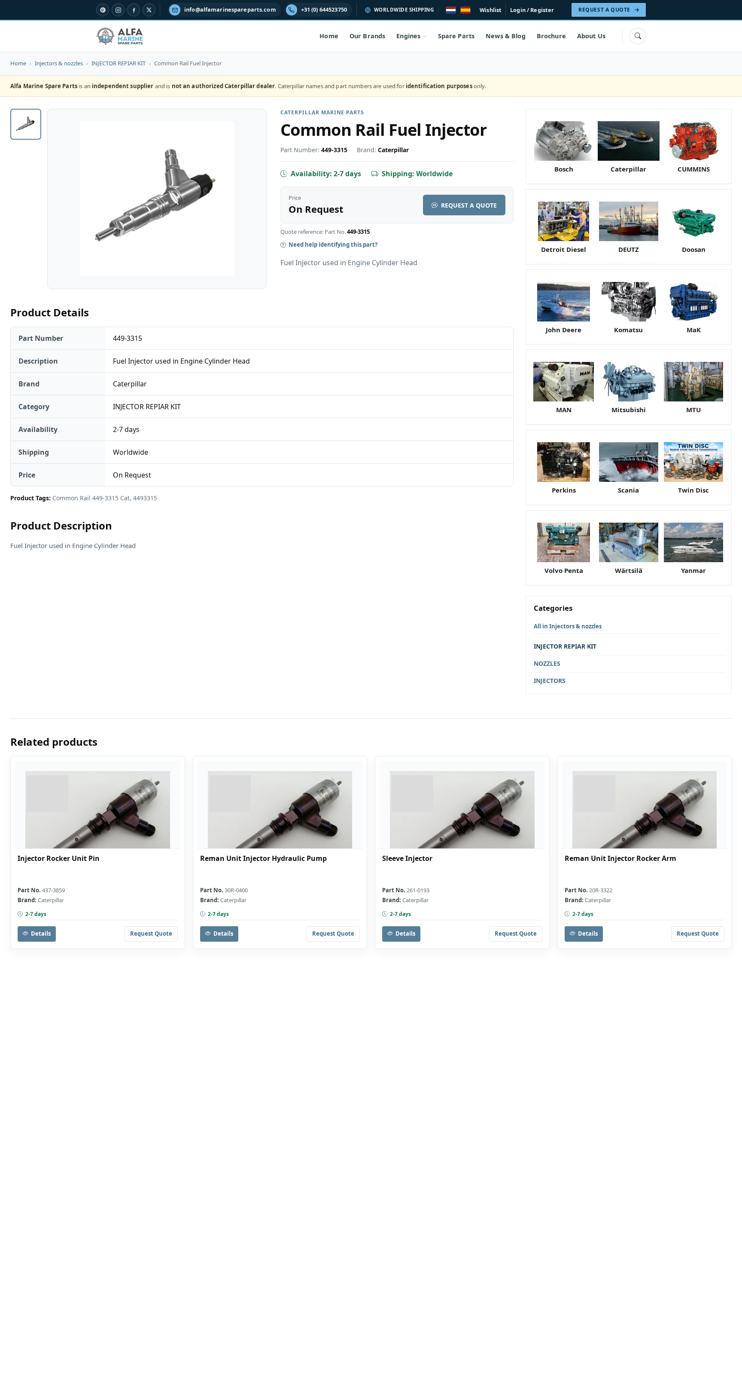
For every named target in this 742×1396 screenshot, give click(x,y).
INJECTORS (550, 681)
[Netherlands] (451, 10)
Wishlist (491, 10)
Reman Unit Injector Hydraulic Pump (263, 858)
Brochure (551, 36)
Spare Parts (456, 36)
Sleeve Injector (407, 858)
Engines (408, 36)
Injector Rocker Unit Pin (59, 858)
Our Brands (367, 36)
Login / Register (532, 10)
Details (41, 933)
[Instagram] (118, 9)
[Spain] (465, 10)
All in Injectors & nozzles (568, 626)
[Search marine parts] (637, 36)
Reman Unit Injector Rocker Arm (620, 858)
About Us (591, 36)
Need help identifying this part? (333, 244)
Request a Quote (469, 205)
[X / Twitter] (149, 9)
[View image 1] (25, 124)
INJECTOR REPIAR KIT (118, 63)
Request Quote (151, 933)
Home (328, 36)
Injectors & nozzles (59, 63)
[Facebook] (133, 9)
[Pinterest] (102, 9)
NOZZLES (547, 663)
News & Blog (506, 36)
